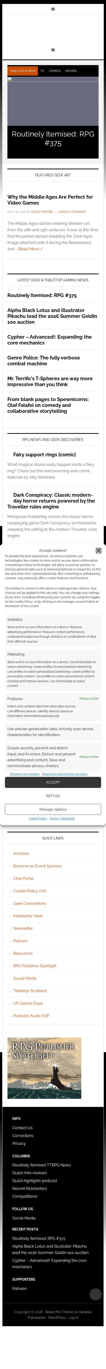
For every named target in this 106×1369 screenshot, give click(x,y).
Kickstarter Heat (27, 916)
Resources (23, 953)
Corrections (23, 1135)
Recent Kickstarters (30, 1188)
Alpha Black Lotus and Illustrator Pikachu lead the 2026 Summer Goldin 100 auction (52, 316)
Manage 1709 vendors (25, 774)
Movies (70, 71)
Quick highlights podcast (34, 1180)
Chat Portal (23, 878)
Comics (54, 71)
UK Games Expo (28, 1003)
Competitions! (24, 1196)
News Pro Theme (59, 1312)
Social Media (24, 978)
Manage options (53, 809)
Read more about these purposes (65, 774)
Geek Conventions (29, 903)
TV (42, 71)
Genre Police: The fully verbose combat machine (43, 361)
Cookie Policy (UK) (29, 891)
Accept (53, 782)
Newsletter (23, 928)
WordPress (57, 1318)
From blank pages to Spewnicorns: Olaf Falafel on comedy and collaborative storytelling (48, 405)
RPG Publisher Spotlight (34, 966)
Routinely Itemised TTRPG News (41, 1165)
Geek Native (53, 30)
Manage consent (95, 1294)
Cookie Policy (38, 818)
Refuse (53, 796)
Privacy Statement (62, 818)
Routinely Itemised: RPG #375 (53, 138)
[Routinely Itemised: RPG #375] (53, 101)
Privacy (19, 1143)
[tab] (22, 71)
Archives (21, 853)
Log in (73, 1318)
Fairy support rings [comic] (44, 455)
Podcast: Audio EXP (31, 1015)
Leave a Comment (72, 212)
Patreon (20, 941)
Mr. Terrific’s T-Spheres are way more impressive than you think (50, 381)
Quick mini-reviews (29, 1173)
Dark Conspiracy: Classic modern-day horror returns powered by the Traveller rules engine (51, 501)
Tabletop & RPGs (22, 71)
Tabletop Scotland (30, 991)
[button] (98, 550)
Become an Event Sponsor (37, 866)
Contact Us (22, 1128)
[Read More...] (30, 249)
